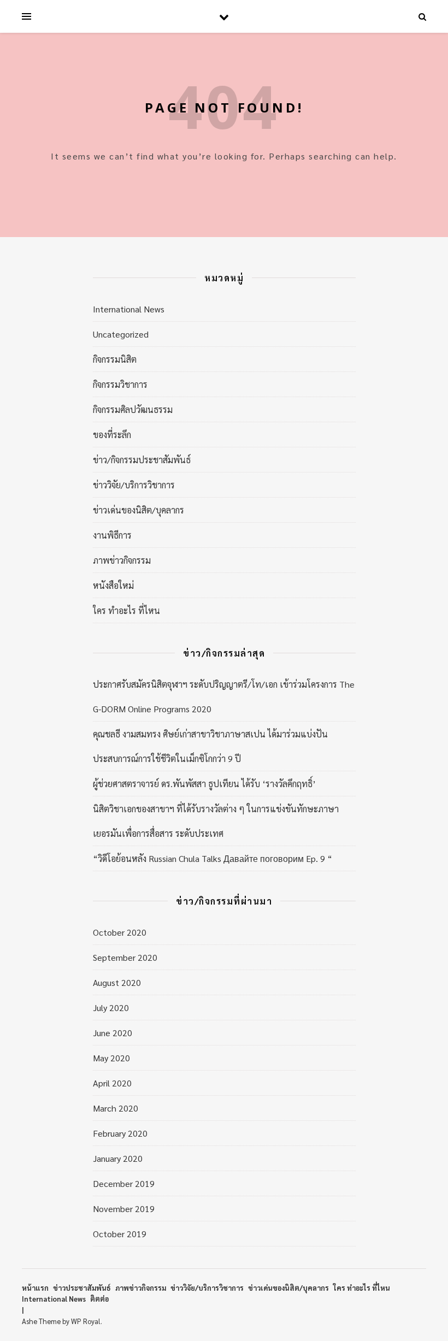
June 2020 (112, 1032)
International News (128, 309)
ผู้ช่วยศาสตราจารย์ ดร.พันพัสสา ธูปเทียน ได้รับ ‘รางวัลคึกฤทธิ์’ (204, 783)
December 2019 (124, 1183)
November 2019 (124, 1208)
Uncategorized (121, 334)
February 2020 (120, 1133)
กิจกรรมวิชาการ (120, 384)
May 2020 (111, 1058)
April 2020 (112, 1083)
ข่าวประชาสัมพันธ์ (82, 1287)
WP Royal (86, 1321)
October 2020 (119, 932)
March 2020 (115, 1108)
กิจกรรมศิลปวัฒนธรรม (133, 409)
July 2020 (111, 1007)
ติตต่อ (99, 1298)
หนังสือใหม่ (113, 585)
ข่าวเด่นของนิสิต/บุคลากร (138, 510)
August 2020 (117, 982)
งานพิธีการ (112, 535)
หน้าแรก (35, 1287)
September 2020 (125, 957)
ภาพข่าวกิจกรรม (122, 560)
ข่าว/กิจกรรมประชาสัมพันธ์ (142, 459)
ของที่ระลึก (112, 434)
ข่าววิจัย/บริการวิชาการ (134, 485)
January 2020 (118, 1158)
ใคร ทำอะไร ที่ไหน (126, 610)
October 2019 (119, 1233)
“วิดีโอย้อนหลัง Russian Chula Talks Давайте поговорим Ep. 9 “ (212, 858)
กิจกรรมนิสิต (115, 359)
